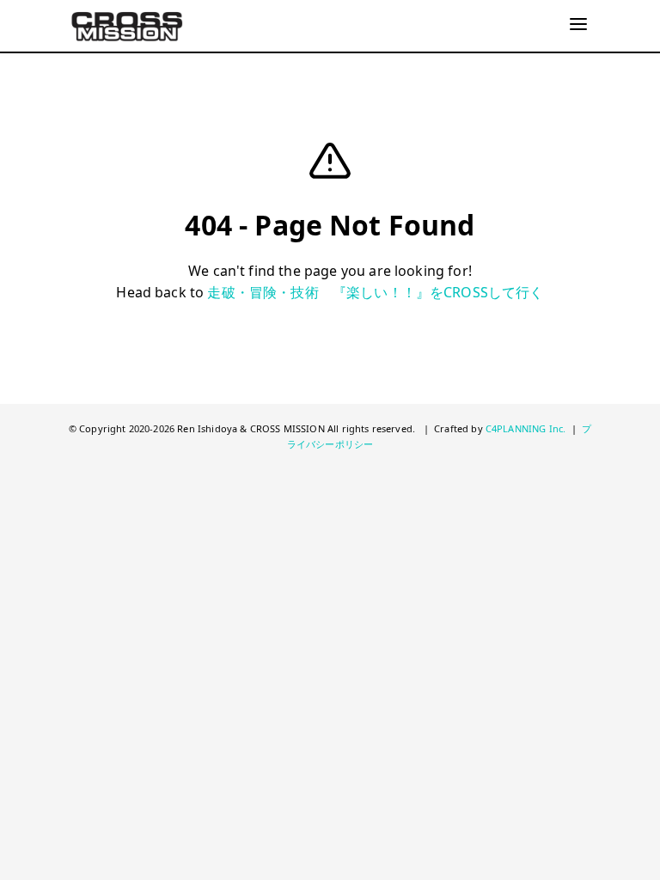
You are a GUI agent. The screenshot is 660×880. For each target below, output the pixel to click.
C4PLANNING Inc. (525, 428)
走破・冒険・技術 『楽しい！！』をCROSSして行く (375, 292)
